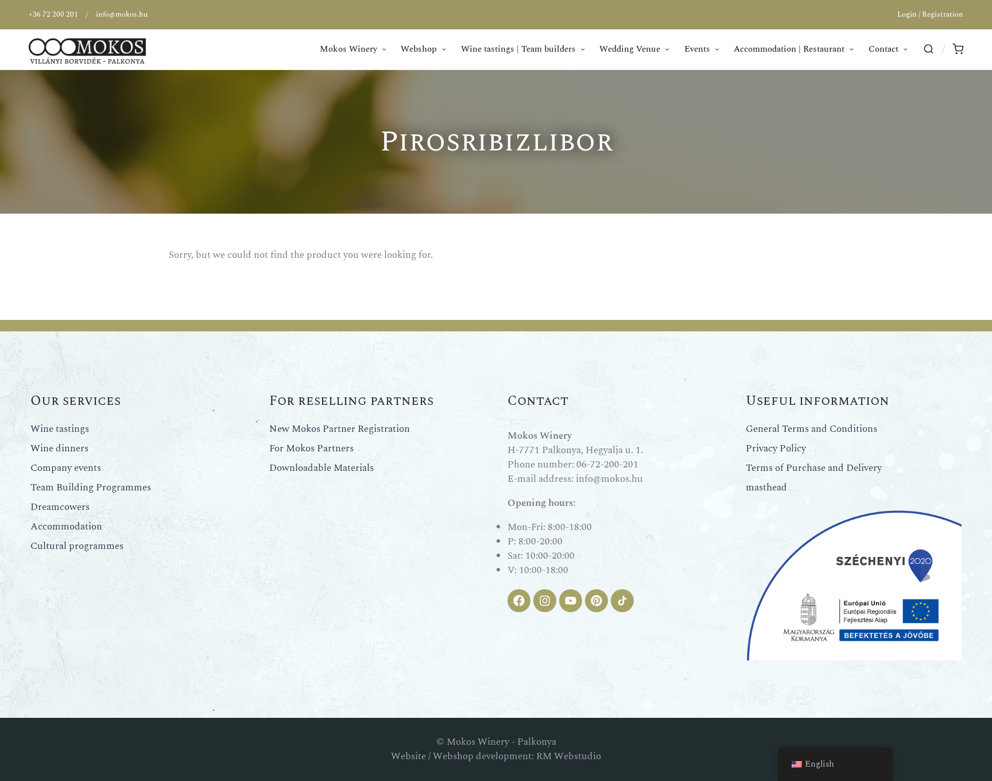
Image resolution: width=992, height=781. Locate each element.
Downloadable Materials (321, 468)
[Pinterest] (596, 600)
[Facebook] (518, 600)
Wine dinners (59, 448)
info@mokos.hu (122, 14)
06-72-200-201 (607, 464)
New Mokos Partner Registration (339, 429)
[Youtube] (570, 600)
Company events (65, 468)
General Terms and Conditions (811, 429)
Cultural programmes (76, 546)
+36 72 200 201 (53, 14)
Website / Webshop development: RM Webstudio (496, 756)
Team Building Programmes (90, 487)
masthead (766, 487)
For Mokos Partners (311, 448)
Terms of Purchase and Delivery (814, 468)
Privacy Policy (776, 448)
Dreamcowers (60, 507)
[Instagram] (544, 600)
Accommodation (66, 526)
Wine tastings (59, 429)
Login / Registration (930, 14)
